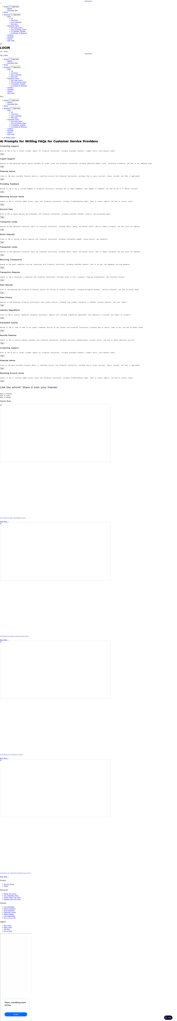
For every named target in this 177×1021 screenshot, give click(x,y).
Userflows (10, 35)
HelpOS (9, 8)
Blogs (9, 16)
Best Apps (14, 24)
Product (6, 6)
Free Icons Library (17, 27)
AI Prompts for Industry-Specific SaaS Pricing (14, 636)
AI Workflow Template (18, 31)
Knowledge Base (12, 10)
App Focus (14, 20)
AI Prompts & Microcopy (19, 33)
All (12, 18)
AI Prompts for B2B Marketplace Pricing (13, 517)
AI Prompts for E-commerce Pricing (11, 754)
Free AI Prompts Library (18, 29)
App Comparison (16, 22)
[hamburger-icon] (0, 3)
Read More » (4, 521)
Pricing (6, 12)
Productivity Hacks (13, 26)
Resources (7, 14)
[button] (4, 51)
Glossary (10, 38)
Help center (10, 40)
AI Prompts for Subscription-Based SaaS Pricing (15, 873)
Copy (2, 154)
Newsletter (10, 37)
